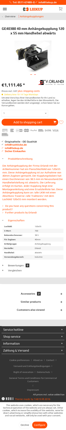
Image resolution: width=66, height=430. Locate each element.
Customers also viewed (31, 309)
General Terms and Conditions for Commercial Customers (33, 380)
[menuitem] (5, 9)
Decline (25, 424)
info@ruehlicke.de (16, 144)
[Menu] (5, 9)
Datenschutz (43, 372)
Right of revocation (23, 372)
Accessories (30, 293)
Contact (50, 360)
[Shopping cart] (61, 8)
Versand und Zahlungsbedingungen (31, 366)
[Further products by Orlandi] (51, 82)
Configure (39, 424)
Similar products (31, 301)
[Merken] (61, 122)
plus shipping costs (29, 90)
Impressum (33, 389)
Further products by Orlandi (20, 212)
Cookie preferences (19, 360)
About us (38, 360)
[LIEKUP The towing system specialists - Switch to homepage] (33, 9)
